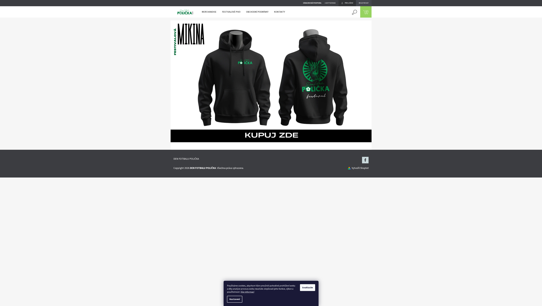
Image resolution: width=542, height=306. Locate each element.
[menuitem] (209, 12)
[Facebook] (365, 160)
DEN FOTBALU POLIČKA (186, 159)
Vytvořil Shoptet (360, 168)
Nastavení (234, 299)
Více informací (247, 292)
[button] (186, 81)
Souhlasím (307, 287)
